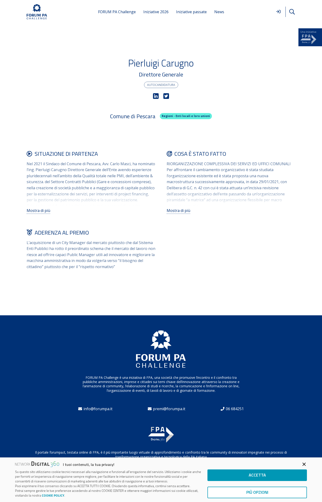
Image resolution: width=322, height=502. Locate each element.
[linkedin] (156, 96)
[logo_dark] (37, 12)
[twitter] (166, 96)
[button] (292, 12)
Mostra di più (38, 210)
